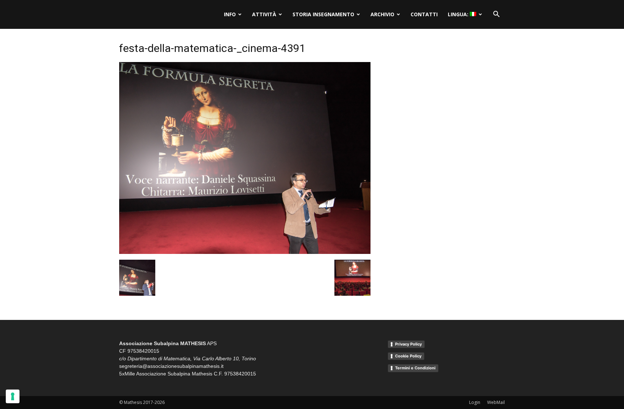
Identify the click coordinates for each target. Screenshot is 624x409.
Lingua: (459, 14)
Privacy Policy (408, 344)
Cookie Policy (408, 356)
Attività (264, 14)
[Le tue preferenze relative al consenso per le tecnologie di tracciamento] (13, 396)
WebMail (496, 402)
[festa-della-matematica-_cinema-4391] (244, 252)
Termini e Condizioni (415, 367)
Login (474, 402)
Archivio (382, 14)
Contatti (424, 14)
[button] (496, 14)
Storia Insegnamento (323, 14)
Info (230, 14)
